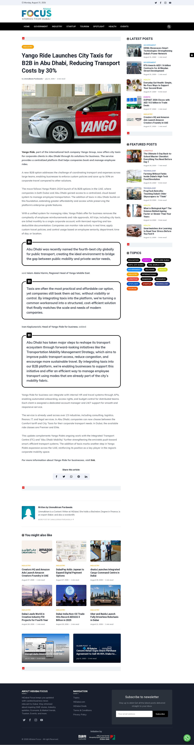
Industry (57, 26)
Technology (150, 171)
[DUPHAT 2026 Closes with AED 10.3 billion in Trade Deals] (135, 103)
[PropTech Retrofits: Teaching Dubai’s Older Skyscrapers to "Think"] (135, 194)
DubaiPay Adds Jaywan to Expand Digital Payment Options (70, 572)
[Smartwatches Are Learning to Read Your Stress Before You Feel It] (135, 231)
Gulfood (149, 270)
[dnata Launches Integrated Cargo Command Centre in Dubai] (105, 551)
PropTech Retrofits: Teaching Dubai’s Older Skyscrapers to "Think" (155, 194)
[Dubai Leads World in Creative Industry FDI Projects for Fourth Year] (37, 595)
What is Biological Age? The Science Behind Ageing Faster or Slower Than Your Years (157, 212)
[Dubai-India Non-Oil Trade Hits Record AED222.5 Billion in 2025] (71, 595)
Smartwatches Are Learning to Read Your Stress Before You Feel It (158, 231)
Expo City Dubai (136, 265)
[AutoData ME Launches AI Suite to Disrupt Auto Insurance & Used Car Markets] (45, 648)
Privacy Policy (80, 714)
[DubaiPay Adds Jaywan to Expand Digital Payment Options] (71, 551)
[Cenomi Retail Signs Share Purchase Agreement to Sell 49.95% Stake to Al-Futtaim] (97, 648)
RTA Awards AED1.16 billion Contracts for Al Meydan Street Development (157, 68)
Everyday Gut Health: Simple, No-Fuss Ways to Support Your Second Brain (158, 85)
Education (133, 260)
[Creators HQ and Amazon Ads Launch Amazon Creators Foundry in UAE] (37, 551)
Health (112, 26)
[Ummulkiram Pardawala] (28, 518)
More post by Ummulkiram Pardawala (55, 519)
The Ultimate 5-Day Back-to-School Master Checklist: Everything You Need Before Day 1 (158, 157)
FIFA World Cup (156, 265)
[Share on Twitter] (64, 476)
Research (161, 279)
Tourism (84, 26)
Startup (71, 26)
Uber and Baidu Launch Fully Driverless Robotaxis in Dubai (104, 617)
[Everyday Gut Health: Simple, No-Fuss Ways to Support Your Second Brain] (135, 86)
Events (125, 26)
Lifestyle (148, 151)
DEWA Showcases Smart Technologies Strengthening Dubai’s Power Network (158, 51)
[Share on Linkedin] (86, 476)
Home (27, 26)
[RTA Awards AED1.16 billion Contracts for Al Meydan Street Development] (135, 68)
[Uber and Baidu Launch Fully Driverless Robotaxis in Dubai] (105, 595)
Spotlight (99, 26)
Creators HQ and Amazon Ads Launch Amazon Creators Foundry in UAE (36, 572)
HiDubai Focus (35, 739)
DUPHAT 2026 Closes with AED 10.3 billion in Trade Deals (157, 103)
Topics (76, 697)
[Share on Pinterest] (78, 476)
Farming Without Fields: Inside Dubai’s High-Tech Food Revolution (156, 177)
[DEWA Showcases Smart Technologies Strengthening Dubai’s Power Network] (135, 51)
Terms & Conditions (82, 710)
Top (168, 739)
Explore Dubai (162, 260)
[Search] (169, 27)
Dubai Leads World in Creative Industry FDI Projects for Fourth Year (35, 617)
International (149, 274)
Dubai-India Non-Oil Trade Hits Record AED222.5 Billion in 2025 (70, 617)
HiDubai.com (79, 701)
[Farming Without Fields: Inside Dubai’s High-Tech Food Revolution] (135, 177)
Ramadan (146, 279)
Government (41, 26)
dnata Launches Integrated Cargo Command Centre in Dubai (105, 572)
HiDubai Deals (80, 706)
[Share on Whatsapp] (71, 476)
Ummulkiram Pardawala (33, 79)
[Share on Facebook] (56, 476)
